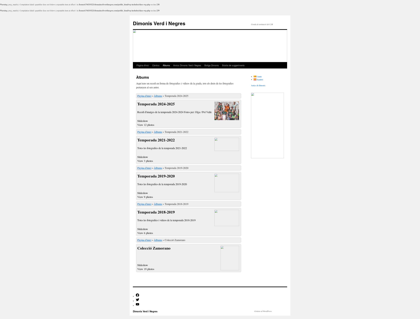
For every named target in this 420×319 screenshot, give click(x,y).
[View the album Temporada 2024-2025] (227, 119)
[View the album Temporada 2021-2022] (227, 150)
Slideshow (142, 121)
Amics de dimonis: (258, 85)
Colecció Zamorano (153, 248)
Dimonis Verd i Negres (159, 23)
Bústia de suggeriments (233, 65)
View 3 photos (145, 161)
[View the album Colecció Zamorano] (230, 269)
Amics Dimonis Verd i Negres (187, 65)
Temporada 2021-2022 (156, 140)
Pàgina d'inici (142, 65)
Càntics (155, 65)
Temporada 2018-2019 (156, 212)
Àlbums (166, 65)
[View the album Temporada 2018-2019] (227, 225)
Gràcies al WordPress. (263, 311)
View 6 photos (145, 233)
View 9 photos (145, 197)
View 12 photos (146, 124)
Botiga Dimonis (211, 65)
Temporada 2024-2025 (156, 104)
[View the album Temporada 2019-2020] (227, 191)
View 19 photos (146, 269)
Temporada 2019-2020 (156, 176)
